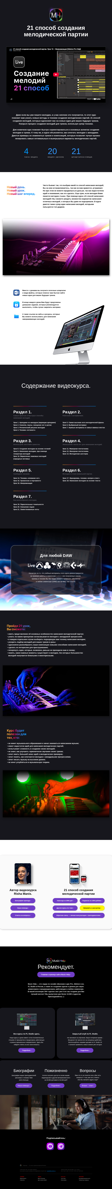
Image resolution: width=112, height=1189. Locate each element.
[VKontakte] (63, 1180)
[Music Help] (57, 963)
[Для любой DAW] (42, 1180)
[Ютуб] (50, 1150)
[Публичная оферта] (84, 1180)
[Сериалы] (22, 1180)
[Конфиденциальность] (84, 1178)
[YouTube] (63, 1178)
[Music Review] (41, 1178)
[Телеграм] (61, 1150)
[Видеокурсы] (23, 1178)
